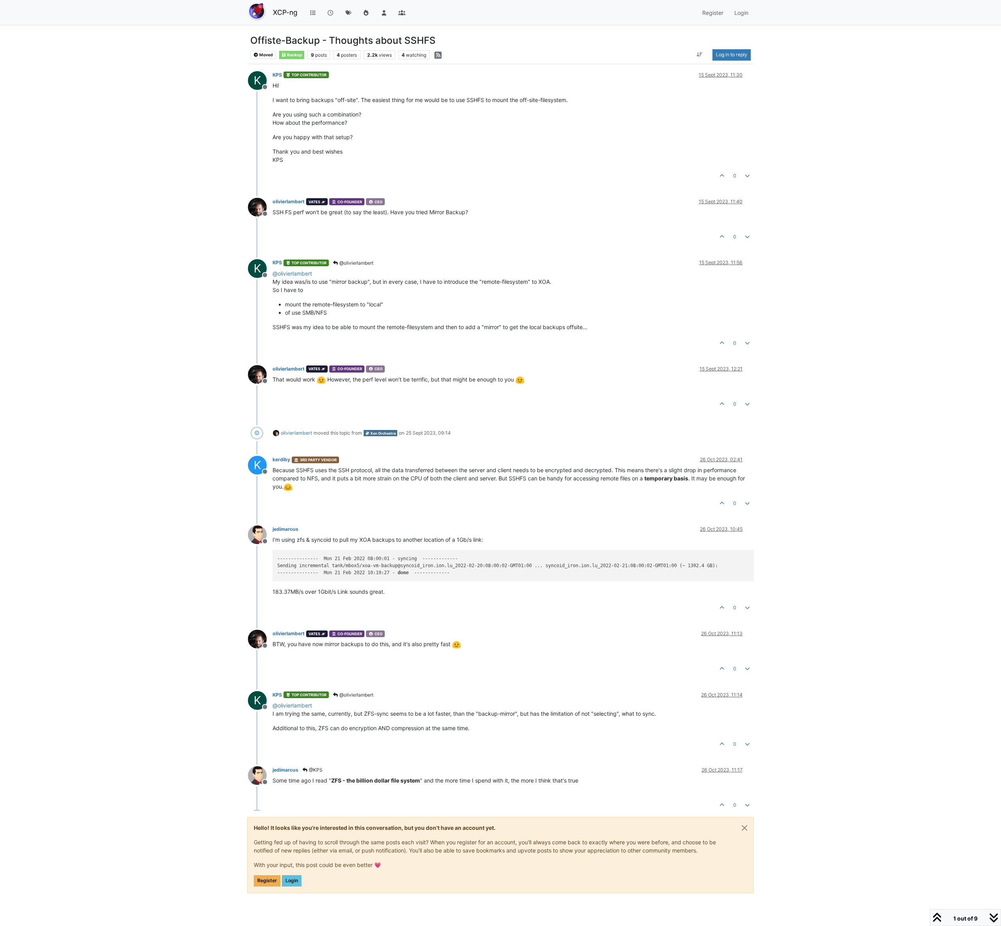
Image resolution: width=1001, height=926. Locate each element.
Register (267, 880)
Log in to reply (731, 54)
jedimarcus (285, 529)
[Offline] (260, 206)
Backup (294, 54)
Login (291, 880)
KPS (277, 75)
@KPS (315, 770)
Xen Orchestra (383, 433)
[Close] (744, 827)
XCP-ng (285, 12)
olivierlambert (289, 201)
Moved (265, 54)
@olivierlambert (355, 263)
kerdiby (281, 459)
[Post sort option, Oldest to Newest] (699, 54)
